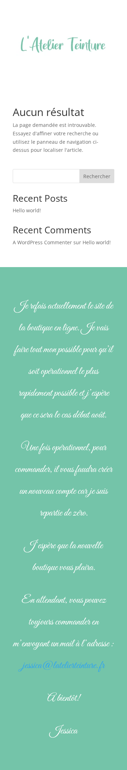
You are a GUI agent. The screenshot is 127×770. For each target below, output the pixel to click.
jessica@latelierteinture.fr (63, 665)
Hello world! (27, 210)
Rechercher (96, 176)
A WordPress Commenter (42, 242)
